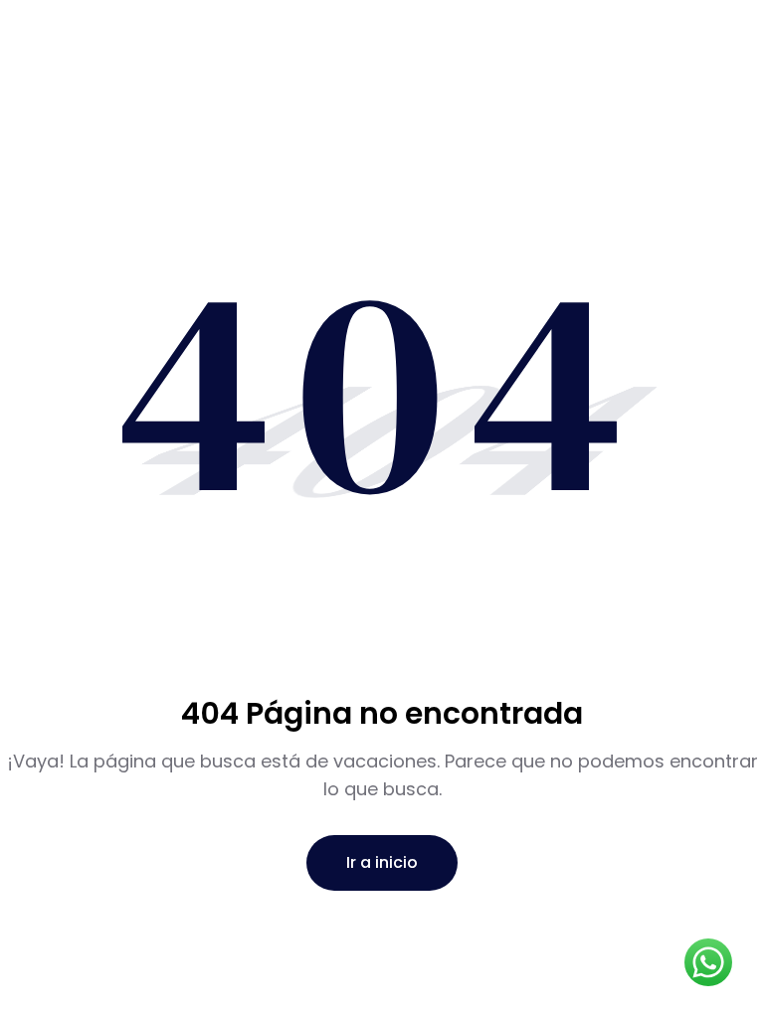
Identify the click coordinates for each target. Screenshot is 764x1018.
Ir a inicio (382, 862)
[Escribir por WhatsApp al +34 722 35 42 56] (708, 962)
